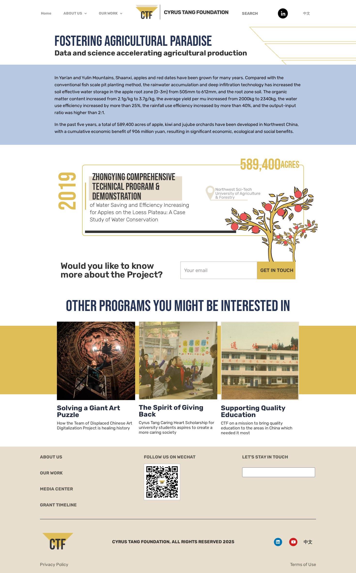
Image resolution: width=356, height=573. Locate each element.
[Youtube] (293, 542)
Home (46, 13)
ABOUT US (72, 13)
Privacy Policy (54, 564)
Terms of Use (303, 564)
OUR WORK (108, 13)
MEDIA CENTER (56, 489)
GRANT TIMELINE (58, 505)
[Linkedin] (278, 542)
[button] (75, 13)
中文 (306, 13)
